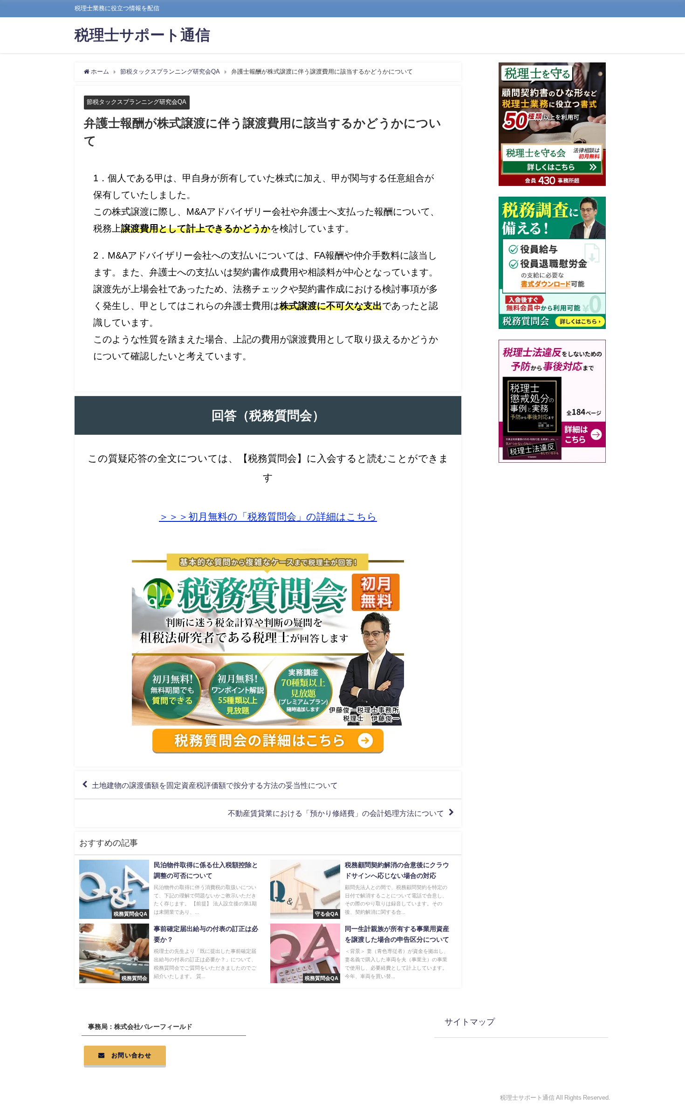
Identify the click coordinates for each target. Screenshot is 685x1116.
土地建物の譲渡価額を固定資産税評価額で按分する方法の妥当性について (215, 785)
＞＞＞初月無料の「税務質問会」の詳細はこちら (268, 516)
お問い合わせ (131, 1055)
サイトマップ (470, 1022)
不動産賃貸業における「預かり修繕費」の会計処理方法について (336, 813)
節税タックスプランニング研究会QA (136, 102)
